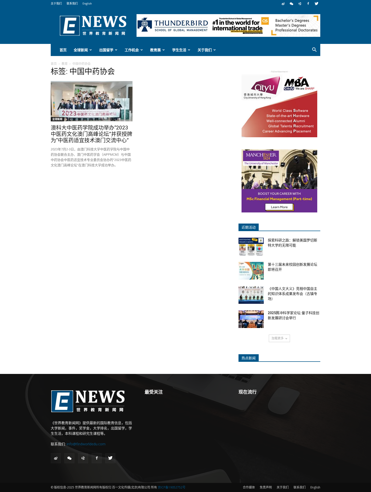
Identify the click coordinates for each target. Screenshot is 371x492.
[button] (314, 50)
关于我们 (56, 3)
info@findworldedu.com (86, 444)
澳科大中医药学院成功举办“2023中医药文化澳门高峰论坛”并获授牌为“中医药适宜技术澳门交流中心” (91, 134)
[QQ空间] (300, 3)
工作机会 (132, 49)
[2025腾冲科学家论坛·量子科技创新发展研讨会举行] (251, 319)
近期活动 (249, 227)
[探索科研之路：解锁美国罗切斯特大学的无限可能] (251, 246)
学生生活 (179, 49)
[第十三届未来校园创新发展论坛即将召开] (251, 271)
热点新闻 (249, 358)
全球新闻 (81, 49)
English (87, 3)
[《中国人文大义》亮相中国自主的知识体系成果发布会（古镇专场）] (251, 295)
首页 (63, 49)
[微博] (283, 3)
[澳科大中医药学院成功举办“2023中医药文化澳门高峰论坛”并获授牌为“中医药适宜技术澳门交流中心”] (91, 101)
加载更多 (278, 338)
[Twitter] (316, 3)
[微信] (291, 3)
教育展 (155, 49)
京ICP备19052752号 (172, 487)
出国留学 (106, 49)
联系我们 (72, 3)
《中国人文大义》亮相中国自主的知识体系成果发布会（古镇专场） (292, 294)
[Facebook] (308, 3)
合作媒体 (249, 487)
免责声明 (266, 487)
